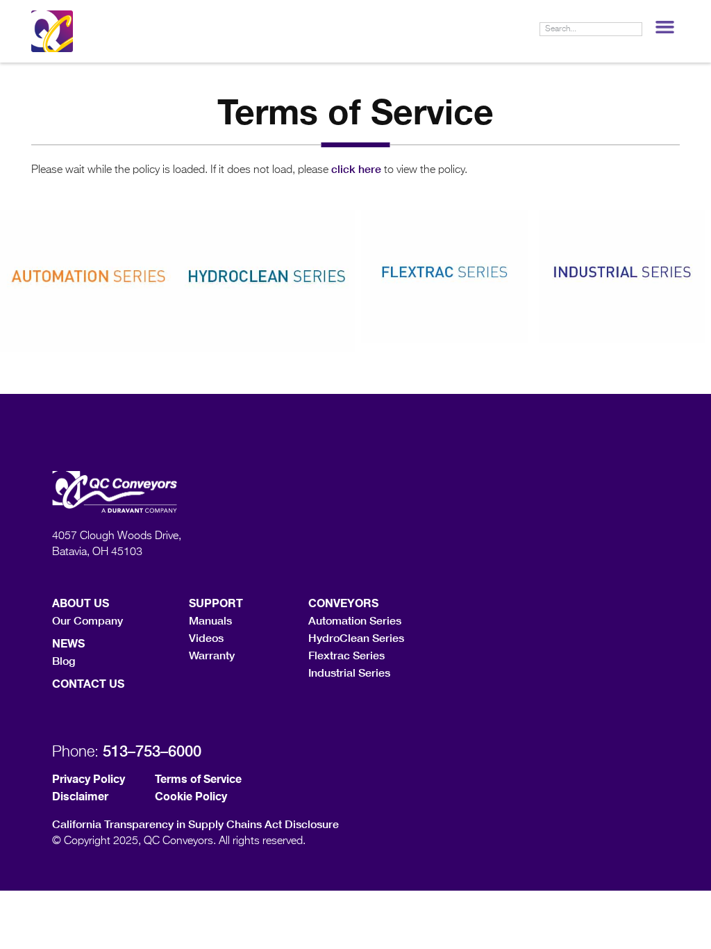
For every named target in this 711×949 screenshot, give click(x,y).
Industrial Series (349, 672)
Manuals (210, 620)
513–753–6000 (152, 751)
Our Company (87, 620)
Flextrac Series (346, 654)
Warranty (212, 654)
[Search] (635, 29)
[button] (664, 27)
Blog (63, 660)
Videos (206, 637)
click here (356, 168)
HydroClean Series (356, 637)
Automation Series (354, 620)
